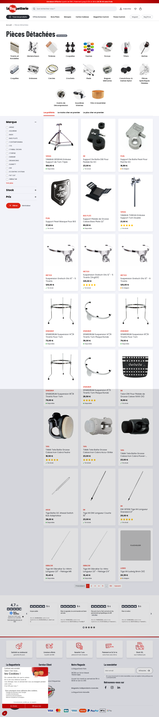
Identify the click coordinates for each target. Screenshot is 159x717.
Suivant (118, 586)
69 (111, 586)
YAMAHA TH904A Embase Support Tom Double (132, 216)
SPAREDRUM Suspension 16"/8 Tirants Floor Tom (134, 335)
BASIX (11, 135)
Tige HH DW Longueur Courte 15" (97, 514)
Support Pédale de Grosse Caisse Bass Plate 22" (96, 220)
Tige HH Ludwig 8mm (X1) (132, 571)
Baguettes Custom (101, 17)
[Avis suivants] (151, 613)
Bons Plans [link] (55, 17)
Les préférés (49, 112)
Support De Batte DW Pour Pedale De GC (96, 160)
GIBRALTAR (13, 179)
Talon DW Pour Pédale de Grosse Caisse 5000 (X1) (132, 395)
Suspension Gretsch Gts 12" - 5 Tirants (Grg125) (98, 276)
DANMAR (12, 157)
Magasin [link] (135, 17)
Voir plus (9, 183)
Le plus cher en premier (93, 112)
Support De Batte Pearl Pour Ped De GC (133, 160)
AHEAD (11, 127)
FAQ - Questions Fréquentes (49, 681)
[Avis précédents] (26, 613)
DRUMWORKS (14, 161)
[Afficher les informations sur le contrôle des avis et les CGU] (23, 617)
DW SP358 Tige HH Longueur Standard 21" (134, 510)
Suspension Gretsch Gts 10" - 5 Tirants (61, 279)
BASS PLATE (13, 138)
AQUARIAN (13, 131)
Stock (10, 190)
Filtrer (15, 206)
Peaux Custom (119, 17)
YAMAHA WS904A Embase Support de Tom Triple (58, 160)
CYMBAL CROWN (15, 149)
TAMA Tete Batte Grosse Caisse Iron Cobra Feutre (58, 451)
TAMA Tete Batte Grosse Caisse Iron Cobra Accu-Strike (98, 451)
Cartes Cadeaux (82, 17)
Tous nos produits (19, 17)
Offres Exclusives (39, 17)
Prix (8, 197)
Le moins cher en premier (69, 112)
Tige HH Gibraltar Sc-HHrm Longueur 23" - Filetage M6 (59, 570)
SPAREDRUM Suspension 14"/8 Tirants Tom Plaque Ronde (97, 335)
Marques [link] (67, 17)
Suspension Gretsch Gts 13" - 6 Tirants (135, 279)
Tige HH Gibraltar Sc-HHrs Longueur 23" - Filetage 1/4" (96, 570)
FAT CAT (12, 175)
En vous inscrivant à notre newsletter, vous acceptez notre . (129, 676)
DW (10, 168)
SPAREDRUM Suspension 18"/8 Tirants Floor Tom (60, 395)
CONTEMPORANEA (16, 142)
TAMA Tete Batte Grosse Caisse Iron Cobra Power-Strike (133, 456)
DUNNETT (12, 164)
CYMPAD (12, 153)
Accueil (9, 25)
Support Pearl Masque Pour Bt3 (61, 221)
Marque (11, 122)
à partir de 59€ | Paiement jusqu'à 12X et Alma (80, 2)
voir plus (94, 615)
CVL (10, 146)
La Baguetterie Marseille (80, 692)
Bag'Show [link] (147, 17)
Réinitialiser (26, 206)
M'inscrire (142, 671)
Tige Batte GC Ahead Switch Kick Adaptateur (59, 514)
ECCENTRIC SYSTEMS (17, 172)
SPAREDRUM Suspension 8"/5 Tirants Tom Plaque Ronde (97, 391)
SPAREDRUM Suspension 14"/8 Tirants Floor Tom (60, 335)
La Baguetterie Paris (78, 669)
